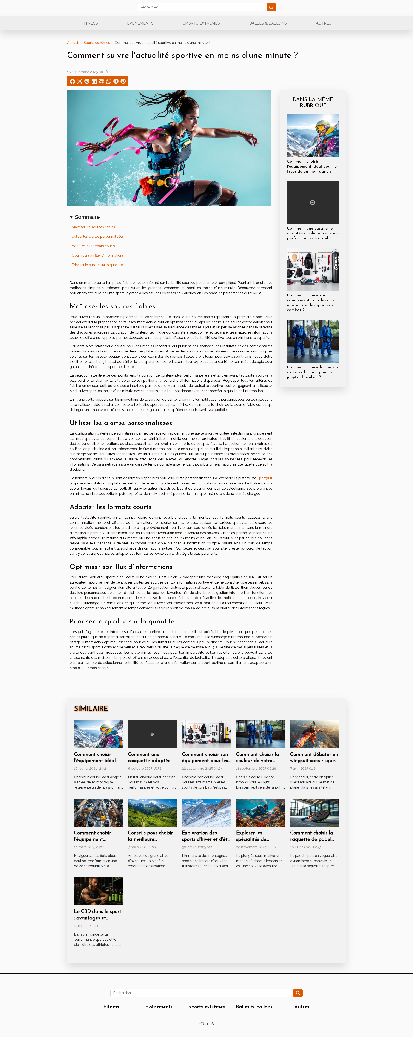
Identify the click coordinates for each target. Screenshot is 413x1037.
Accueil (73, 43)
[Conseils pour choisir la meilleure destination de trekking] (152, 812)
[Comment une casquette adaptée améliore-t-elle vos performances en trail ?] (313, 202)
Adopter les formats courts (93, 246)
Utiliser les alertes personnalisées (98, 236)
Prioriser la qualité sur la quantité (97, 265)
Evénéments (140, 23)
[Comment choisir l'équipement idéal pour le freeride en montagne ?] (313, 135)
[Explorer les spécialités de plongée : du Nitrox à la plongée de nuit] (260, 812)
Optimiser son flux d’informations (98, 255)
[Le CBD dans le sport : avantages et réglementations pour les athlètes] (98, 891)
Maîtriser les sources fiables (93, 227)
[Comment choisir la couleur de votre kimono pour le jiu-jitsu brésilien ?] (313, 341)
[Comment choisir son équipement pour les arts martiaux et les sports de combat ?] (313, 269)
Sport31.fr (264, 478)
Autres (323, 23)
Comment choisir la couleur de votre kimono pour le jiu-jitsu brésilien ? (313, 372)
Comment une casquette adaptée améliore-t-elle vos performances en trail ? (312, 233)
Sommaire (87, 217)
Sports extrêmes (201, 23)
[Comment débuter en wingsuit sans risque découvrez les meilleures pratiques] (314, 734)
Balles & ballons (268, 23)
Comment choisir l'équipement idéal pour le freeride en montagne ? (312, 167)
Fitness (90, 23)
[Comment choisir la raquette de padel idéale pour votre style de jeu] (314, 812)
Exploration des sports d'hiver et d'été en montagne (206, 840)
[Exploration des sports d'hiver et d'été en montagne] (206, 812)
